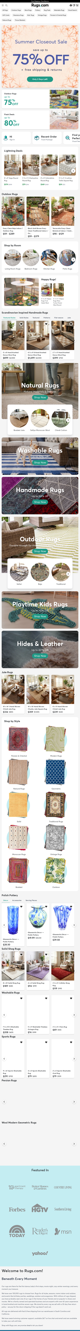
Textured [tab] (36, 318)
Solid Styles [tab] (24, 318)
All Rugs (5, 10)
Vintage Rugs (42, 15)
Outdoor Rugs (16, 10)
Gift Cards (5, 15)
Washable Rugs (59, 10)
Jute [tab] (69, 318)
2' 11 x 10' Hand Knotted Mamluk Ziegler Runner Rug (12, 1163)
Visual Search (72, 10)
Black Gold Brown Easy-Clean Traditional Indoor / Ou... (38, 230)
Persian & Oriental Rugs (58, 15)
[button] (73, 171)
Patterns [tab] (47, 318)
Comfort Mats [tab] (8, 1222)
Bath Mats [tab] (34, 1222)
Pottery (37, 10)
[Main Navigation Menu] (3, 5)
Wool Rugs (28, 10)
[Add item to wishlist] (21, 200)
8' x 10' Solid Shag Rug (11, 983)
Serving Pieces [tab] (31, 900)
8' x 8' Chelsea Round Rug (13, 1207)
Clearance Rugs (18, 15)
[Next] (74, 217)
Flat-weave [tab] (58, 318)
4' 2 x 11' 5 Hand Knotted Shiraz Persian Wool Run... (37, 1117)
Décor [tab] (5, 900)
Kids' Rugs (30, 15)
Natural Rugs (6, 20)
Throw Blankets (20, 20)
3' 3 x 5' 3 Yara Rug (60, 1027)
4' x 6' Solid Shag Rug (36, 983)
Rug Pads (47, 10)
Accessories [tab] (16, 900)
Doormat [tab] (21, 1222)
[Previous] (4, 217)
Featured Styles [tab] (9, 318)
